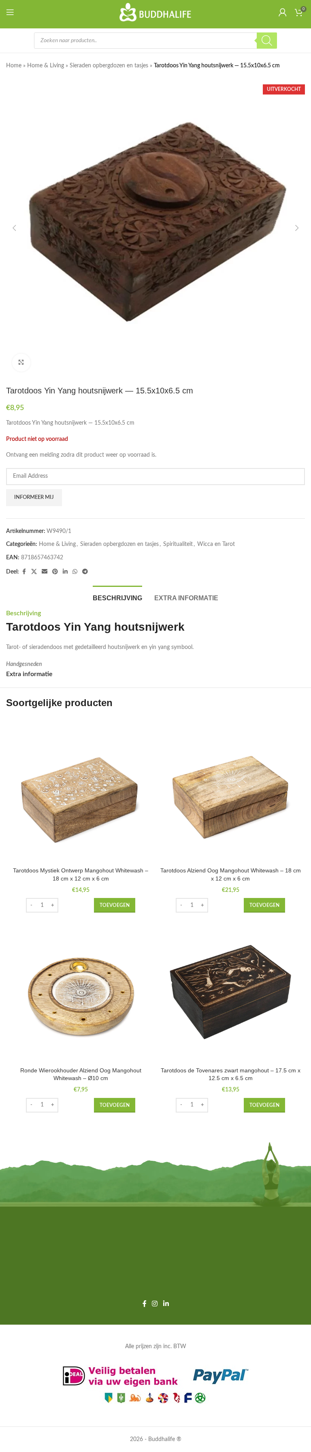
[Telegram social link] (85, 572)
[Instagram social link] (154, 1303)
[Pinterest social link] (55, 572)
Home (13, 66)
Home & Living (45, 66)
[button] (14, 228)
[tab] (117, 597)
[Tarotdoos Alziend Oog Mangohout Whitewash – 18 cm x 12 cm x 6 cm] (230, 792)
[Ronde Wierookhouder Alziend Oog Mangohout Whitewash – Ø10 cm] (80, 992)
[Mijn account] (283, 12)
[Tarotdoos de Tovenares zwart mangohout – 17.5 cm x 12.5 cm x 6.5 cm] (230, 992)
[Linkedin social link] (65, 572)
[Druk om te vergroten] (21, 363)
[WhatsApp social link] (75, 572)
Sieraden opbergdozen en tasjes (109, 66)
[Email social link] (44, 572)
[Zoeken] (267, 40)
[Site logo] (155, 12)
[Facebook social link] (24, 572)
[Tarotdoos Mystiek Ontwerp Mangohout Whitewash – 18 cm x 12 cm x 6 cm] (80, 792)
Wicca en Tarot (216, 544)
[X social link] (34, 572)
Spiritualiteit (178, 544)
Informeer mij (34, 497)
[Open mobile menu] (11, 12)
